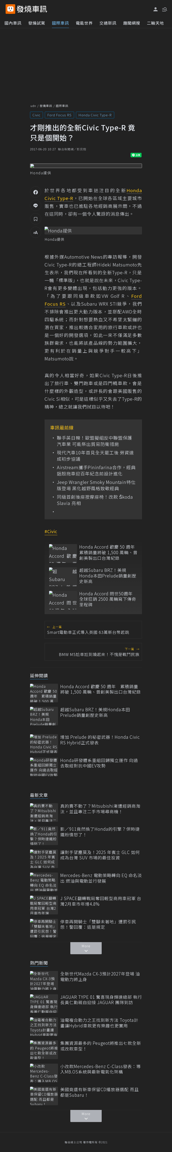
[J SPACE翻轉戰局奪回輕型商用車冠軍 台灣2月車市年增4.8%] (44, 905)
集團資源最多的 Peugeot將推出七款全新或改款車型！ (100, 1045)
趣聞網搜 (131, 23)
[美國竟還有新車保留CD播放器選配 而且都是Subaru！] (44, 1096)
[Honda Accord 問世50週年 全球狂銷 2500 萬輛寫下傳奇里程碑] (63, 600)
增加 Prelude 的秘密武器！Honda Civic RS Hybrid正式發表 (100, 739)
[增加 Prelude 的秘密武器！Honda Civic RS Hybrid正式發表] (44, 743)
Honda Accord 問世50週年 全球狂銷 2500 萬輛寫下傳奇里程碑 (107, 599)
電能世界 (84, 23)
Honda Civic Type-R (95, 115)
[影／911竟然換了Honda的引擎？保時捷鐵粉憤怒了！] (44, 835)
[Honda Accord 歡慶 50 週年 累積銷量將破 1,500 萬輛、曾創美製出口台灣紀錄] (63, 553)
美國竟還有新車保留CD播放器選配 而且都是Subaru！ (99, 1092)
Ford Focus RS (59, 115)
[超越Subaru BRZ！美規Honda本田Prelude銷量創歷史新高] (63, 576)
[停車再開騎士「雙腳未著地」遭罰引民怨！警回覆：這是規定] (44, 928)
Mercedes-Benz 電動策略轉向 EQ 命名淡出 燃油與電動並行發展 (101, 878)
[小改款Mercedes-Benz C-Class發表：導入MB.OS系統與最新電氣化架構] (44, 1073)
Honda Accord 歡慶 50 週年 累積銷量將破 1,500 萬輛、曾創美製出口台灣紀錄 (108, 552)
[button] (164, 9)
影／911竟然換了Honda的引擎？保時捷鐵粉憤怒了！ (100, 831)
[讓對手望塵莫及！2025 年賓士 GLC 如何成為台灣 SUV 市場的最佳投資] (44, 859)
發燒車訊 (46, 105)
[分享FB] (35, 192)
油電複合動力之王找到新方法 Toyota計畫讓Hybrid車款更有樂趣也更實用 (99, 1022)
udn (33, 105)
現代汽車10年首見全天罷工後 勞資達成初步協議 (95, 455)
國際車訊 (60, 23)
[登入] (155, 9)
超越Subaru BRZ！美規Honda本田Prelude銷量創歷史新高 (107, 575)
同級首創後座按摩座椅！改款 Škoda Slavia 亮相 (95, 500)
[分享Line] (35, 205)
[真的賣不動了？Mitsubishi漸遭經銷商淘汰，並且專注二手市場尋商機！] (44, 812)
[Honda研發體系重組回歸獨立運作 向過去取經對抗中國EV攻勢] (44, 767)
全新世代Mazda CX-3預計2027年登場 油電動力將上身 (100, 976)
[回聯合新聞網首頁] (10, 9)
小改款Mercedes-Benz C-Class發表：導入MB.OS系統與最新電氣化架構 (100, 1069)
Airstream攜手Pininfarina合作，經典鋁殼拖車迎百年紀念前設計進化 (96, 470)
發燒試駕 (36, 23)
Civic (36, 115)
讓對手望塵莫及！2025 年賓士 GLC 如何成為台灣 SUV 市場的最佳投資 (100, 855)
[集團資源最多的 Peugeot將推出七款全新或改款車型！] (44, 1049)
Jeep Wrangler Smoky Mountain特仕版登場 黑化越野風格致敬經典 (96, 485)
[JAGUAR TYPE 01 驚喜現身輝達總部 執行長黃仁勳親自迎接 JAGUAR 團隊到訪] (44, 1003)
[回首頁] (32, 9)
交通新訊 (107, 23)
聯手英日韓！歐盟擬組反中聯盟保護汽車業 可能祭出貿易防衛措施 (94, 441)
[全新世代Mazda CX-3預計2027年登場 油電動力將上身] (44, 980)
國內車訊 (13, 23)
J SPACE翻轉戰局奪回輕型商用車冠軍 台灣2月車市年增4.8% (100, 901)
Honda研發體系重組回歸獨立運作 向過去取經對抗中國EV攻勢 (99, 763)
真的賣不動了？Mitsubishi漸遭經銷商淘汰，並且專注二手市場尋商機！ (100, 808)
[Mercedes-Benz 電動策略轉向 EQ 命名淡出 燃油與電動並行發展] (44, 882)
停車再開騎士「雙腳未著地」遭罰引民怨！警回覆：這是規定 (98, 924)
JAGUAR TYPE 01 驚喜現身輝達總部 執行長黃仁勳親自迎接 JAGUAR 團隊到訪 (101, 999)
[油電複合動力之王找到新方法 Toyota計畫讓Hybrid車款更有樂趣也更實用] (44, 1026)
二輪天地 (155, 23)
